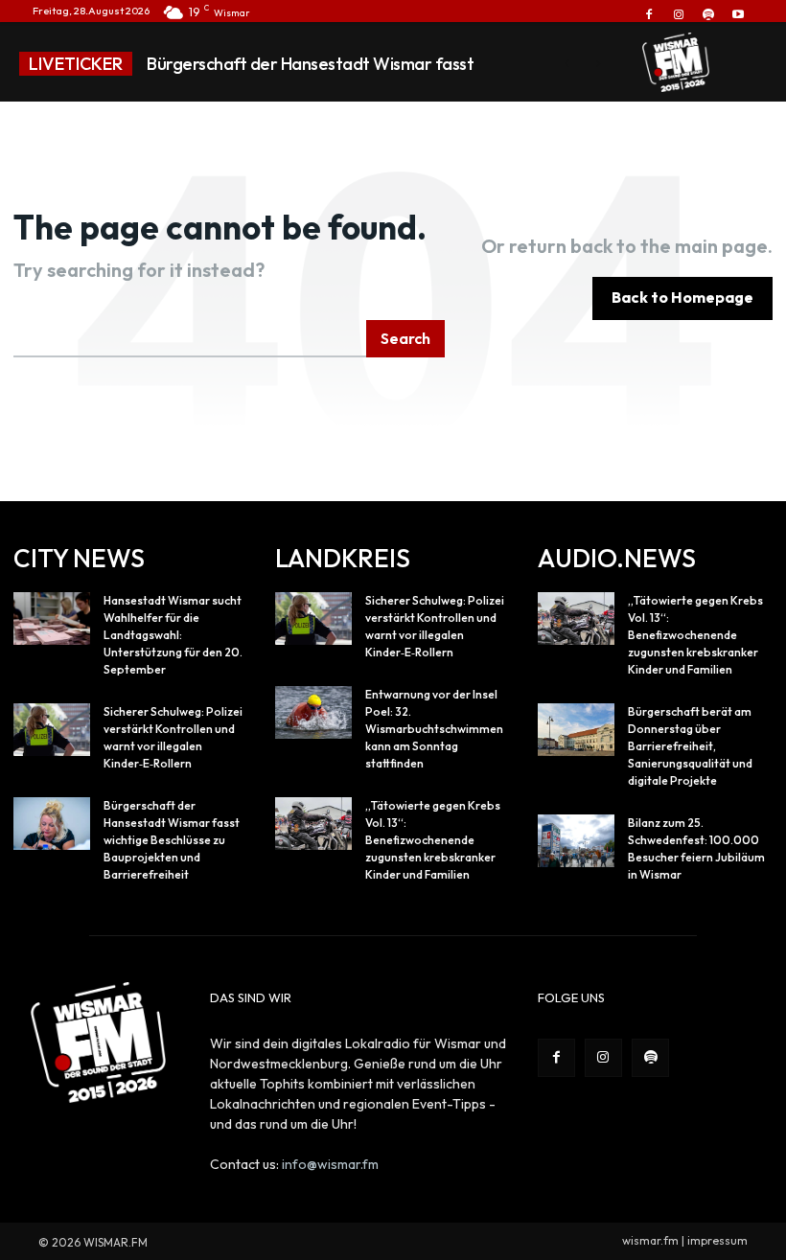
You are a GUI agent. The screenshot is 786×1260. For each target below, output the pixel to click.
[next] (598, 64)
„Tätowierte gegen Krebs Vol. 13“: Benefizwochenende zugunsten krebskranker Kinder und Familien (432, 840)
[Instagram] (678, 15)
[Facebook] (648, 15)
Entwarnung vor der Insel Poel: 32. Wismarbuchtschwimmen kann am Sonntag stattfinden (434, 728)
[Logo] (675, 62)
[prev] (567, 64)
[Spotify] (709, 15)
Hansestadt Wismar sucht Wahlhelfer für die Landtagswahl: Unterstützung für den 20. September (173, 634)
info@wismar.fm (330, 1164)
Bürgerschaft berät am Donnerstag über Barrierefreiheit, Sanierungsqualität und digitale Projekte (690, 746)
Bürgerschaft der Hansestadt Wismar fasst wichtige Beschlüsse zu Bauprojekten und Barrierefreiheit (172, 840)
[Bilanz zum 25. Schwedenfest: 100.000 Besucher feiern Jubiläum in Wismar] (576, 840)
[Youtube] (738, 15)
